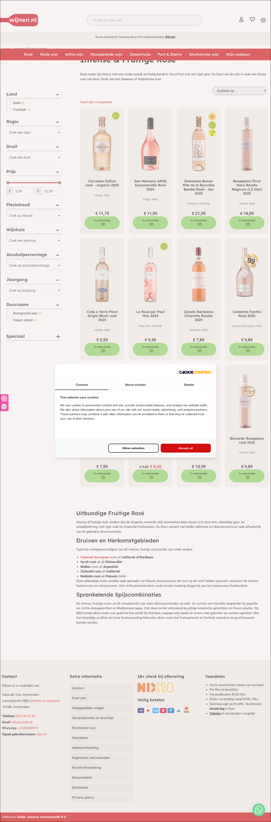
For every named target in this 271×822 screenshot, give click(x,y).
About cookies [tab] (135, 384)
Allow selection (133, 448)
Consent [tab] (82, 384)
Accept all (185, 448)
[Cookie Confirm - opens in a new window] (195, 372)
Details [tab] (189, 384)
